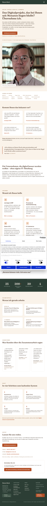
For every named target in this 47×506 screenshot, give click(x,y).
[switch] (17, 262)
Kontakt (26, 486)
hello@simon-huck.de (11, 451)
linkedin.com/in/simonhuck (13, 454)
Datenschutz (27, 489)
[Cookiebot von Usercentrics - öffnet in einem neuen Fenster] (41, 238)
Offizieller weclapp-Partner (7, 495)
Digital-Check (16, 494)
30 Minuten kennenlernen (10, 33)
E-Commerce (15, 491)
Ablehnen (9, 267)
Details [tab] (23, 241)
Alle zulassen (38, 267)
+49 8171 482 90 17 (10, 449)
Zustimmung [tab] (8, 241)
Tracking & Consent (17, 492)
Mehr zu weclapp (8, 216)
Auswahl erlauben (23, 267)
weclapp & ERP (16, 484)
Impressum (27, 488)
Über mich (26, 484)
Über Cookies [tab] (39, 241)
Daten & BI (15, 489)
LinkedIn (37, 488)
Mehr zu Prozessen (31, 216)
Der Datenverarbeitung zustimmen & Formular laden (18, 469)
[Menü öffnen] (44, 2)
